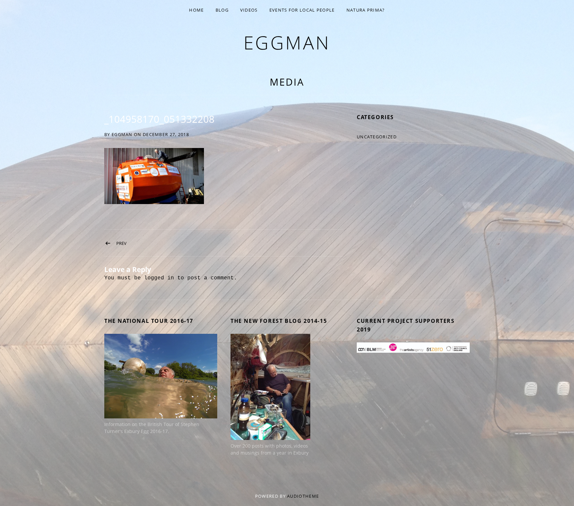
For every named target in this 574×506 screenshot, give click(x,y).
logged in (159, 278)
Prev (121, 243)
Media (287, 81)
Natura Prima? (365, 10)
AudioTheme (303, 496)
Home (196, 10)
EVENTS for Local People (302, 10)
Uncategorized (377, 137)
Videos (249, 10)
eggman (287, 42)
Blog (222, 10)
